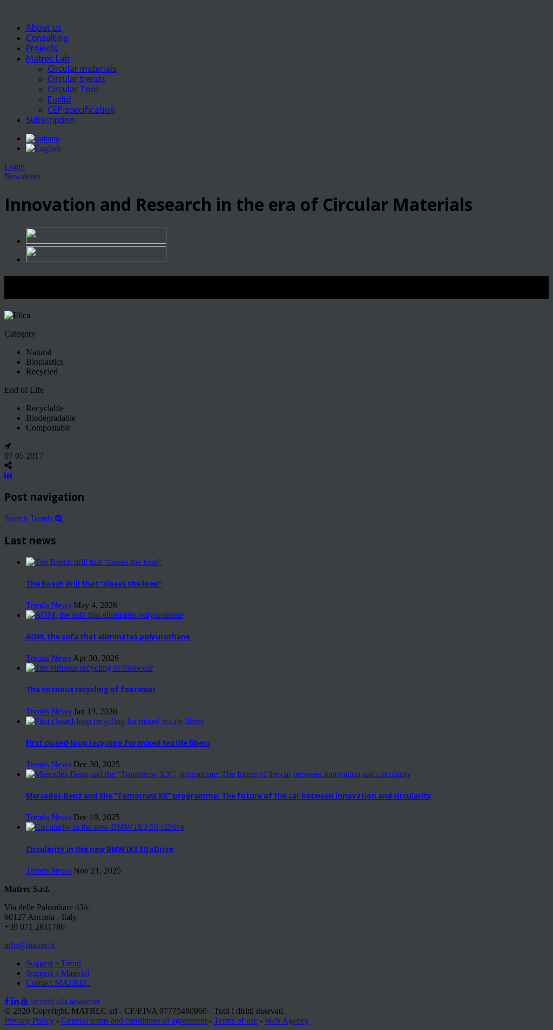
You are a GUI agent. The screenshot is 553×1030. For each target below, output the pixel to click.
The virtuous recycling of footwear (91, 689)
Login (14, 166)
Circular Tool (73, 89)
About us (44, 27)
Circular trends (76, 79)
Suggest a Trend (53, 963)
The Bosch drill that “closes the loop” (94, 584)
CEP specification (81, 109)
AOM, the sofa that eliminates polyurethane (108, 637)
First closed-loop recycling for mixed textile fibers (118, 743)
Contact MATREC (58, 982)
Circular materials (82, 68)
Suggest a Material (57, 973)
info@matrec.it (29, 945)
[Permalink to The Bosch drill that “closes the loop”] (94, 562)
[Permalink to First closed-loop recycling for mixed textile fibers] (115, 721)
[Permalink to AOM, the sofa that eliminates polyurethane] (104, 614)
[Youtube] (26, 1001)
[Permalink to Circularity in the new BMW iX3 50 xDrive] (105, 826)
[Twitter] (16, 1001)
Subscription (50, 120)
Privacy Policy (29, 1020)
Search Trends (29, 518)
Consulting (47, 38)
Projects (42, 48)
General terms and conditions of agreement (134, 1020)
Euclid (59, 99)
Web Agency (287, 1020)
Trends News (48, 605)
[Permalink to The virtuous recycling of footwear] (89, 667)
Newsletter (22, 176)
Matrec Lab (48, 58)
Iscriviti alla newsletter (65, 1002)
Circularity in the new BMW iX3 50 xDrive (99, 849)
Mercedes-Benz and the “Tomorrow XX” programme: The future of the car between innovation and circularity (228, 796)
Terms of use (236, 1020)
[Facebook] (7, 1001)
